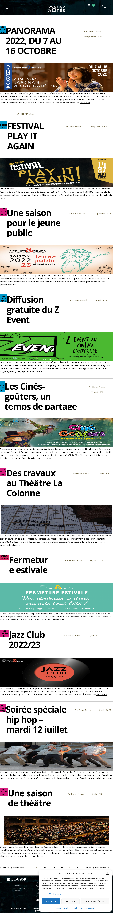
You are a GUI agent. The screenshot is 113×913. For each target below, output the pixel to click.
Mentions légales (37, 909)
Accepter (50, 901)
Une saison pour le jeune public (33, 223)
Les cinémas (2, 29)
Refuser (70, 901)
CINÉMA (24, 113)
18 (62, 867)
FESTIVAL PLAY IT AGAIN (25, 136)
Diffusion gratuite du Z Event (33, 309)
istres (31, 113)
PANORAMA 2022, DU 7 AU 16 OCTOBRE (34, 41)
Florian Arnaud (94, 31)
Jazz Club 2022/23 (27, 639)
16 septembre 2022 (92, 36)
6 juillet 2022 (105, 710)
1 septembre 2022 (102, 213)
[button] (107, 873)
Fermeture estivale (28, 565)
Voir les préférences (94, 901)
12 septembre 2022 (98, 126)
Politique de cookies (62, 908)
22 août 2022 (97, 391)
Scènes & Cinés (20, 908)
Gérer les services (55, 894)
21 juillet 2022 (96, 560)
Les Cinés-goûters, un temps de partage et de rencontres (41, 401)
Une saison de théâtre (30, 798)
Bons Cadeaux (89, 5)
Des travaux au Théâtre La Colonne (34, 483)
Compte (97, 5)
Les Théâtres (3, 212)
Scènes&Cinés (4, 557)
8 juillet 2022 (95, 635)
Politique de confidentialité (84, 908)
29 (77, 867)
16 (45, 867)
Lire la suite (85, 102)
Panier (101, 5)
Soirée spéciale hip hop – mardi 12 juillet (36, 719)
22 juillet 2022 (103, 473)
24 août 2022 (101, 300)
